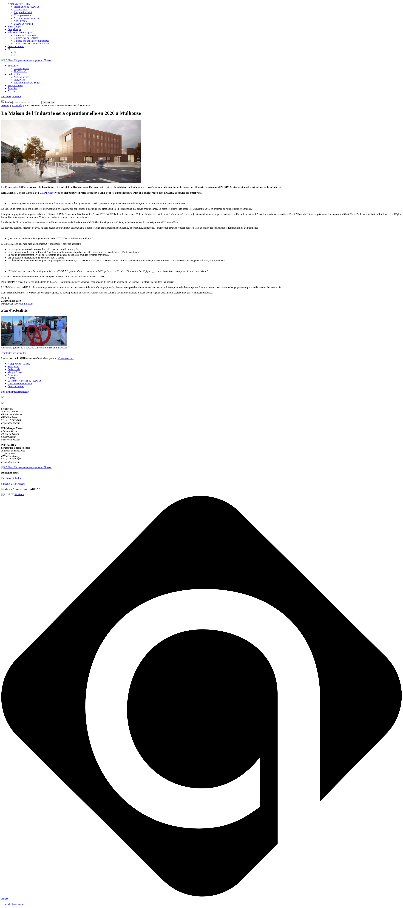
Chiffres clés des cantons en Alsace (31, 43)
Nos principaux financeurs (27, 18)
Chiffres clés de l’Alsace (26, 38)
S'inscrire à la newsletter (13, 483)
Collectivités (14, 74)
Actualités (12, 88)
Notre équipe (14, 26)
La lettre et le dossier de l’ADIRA (24, 380)
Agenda (11, 91)
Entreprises (13, 65)
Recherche (6, 102)
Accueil (5, 105)
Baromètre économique (25, 35)
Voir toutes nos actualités (13, 353)
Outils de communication (20, 383)
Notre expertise (21, 68)
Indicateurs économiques (20, 32)
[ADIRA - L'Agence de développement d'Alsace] (26, 60)
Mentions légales (16, 904)
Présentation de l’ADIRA (26, 6)
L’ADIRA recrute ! (23, 23)
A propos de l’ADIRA (19, 4)
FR (9, 49)
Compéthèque (14, 29)
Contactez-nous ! (16, 46)
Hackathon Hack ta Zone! (27, 82)
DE (15, 52)
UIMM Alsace (47, 192)
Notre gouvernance (23, 15)
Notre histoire (20, 21)
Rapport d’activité (23, 12)
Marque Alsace (15, 85)
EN (15, 55)
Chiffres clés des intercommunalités (31, 40)
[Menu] (2, 100)
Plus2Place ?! (20, 71)
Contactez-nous (66, 358)
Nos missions (20, 9)
